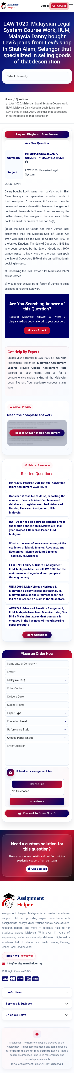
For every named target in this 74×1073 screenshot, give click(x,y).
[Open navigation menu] (70, 6)
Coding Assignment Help (49, 367)
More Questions (37, 634)
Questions (22, 99)
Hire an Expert (37, 330)
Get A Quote (59, 5)
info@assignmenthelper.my (24, 963)
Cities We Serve (16, 1015)
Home (8, 99)
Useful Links (14, 992)
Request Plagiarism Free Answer (37, 134)
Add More (38, 801)
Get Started (39, 868)
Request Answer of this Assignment (37, 432)
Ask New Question (37, 143)
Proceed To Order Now (37, 813)
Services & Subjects (19, 1003)
